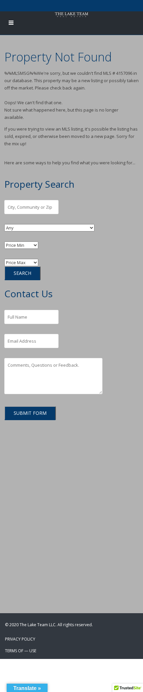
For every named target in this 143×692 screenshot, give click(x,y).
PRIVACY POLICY (20, 639)
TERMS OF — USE (20, 651)
